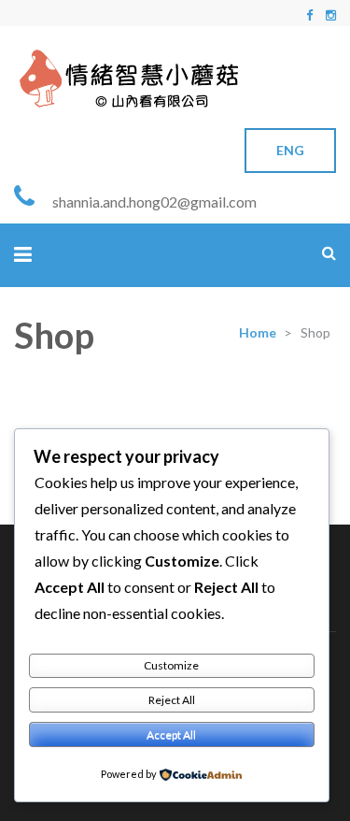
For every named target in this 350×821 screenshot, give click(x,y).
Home (257, 332)
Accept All (171, 734)
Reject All (171, 700)
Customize (171, 665)
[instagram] (331, 14)
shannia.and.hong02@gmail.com (154, 201)
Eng (290, 150)
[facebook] (309, 14)
